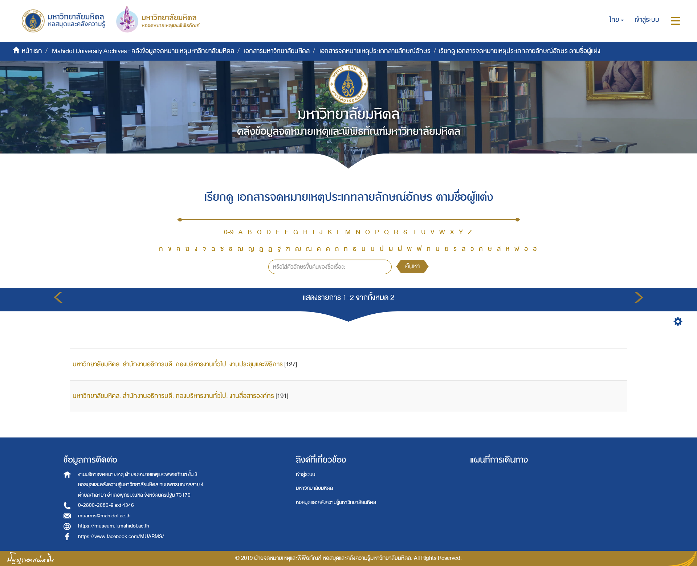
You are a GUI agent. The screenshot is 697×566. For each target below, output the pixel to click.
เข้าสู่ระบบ (305, 474)
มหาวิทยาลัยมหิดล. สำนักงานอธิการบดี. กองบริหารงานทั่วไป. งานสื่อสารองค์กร (173, 396)
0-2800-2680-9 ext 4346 (106, 505)
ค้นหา (412, 266)
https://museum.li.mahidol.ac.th (113, 525)
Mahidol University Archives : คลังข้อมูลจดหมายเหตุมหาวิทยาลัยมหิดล (143, 51)
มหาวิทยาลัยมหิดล (314, 488)
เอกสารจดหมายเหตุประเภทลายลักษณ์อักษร (375, 51)
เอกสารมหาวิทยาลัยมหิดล (277, 51)
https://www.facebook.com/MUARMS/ (121, 536)
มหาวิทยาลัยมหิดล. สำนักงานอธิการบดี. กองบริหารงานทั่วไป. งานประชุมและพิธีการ (178, 364)
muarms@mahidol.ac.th (104, 515)
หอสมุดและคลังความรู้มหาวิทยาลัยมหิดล (336, 502)
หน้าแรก (32, 51)
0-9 (228, 232)
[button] (616, 20)
